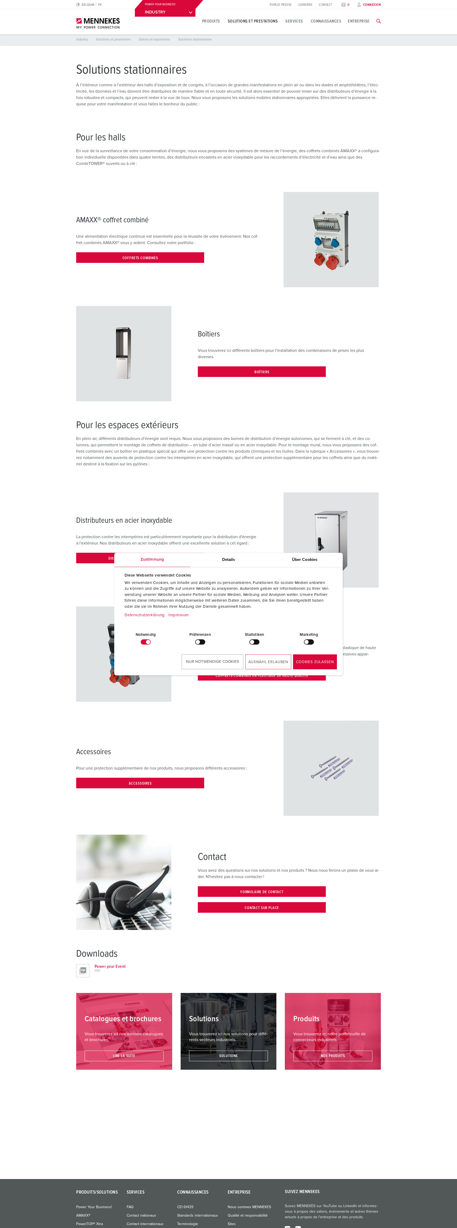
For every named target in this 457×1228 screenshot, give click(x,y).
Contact (325, 5)
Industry (82, 39)
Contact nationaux (141, 1215)
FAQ (130, 1207)
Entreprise (359, 21)
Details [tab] (228, 559)
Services (294, 21)
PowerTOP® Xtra (89, 1224)
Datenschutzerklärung (145, 615)
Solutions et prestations (253, 21)
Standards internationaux (197, 1215)
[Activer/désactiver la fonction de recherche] (378, 21)
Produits (211, 21)
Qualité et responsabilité (248, 1215)
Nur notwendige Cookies (212, 662)
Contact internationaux (145, 1224)
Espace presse (281, 5)
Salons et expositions (155, 39)
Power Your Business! (94, 1207)
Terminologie (187, 1224)
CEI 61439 (185, 1207)
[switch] (200, 642)
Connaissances (326, 21)
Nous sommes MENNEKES (249, 1207)
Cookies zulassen (315, 662)
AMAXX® (83, 1215)
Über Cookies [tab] (304, 559)
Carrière (305, 5)
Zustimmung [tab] (152, 559)
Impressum (178, 615)
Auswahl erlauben (268, 662)
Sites (232, 1224)
